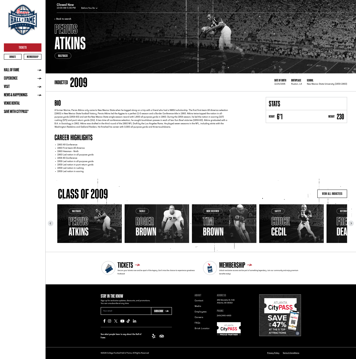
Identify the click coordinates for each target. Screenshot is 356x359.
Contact (199, 301)
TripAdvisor (162, 336)
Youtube (123, 321)
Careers (199, 317)
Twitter (117, 321)
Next (351, 223)
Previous (50, 223)
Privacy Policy (273, 353)
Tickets (23, 47)
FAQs (197, 323)
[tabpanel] (89, 223)
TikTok (130, 321)
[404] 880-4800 (224, 316)
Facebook (105, 321)
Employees (201, 312)
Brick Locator (202, 328)
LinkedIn (136, 321)
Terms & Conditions (291, 353)
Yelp (155, 336)
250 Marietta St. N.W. (226, 301)
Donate (12, 57)
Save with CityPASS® (16, 112)
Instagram (111, 321)
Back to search (63, 19)
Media (198, 306)
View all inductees (332, 194)
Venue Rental (12, 103)
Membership (33, 57)
